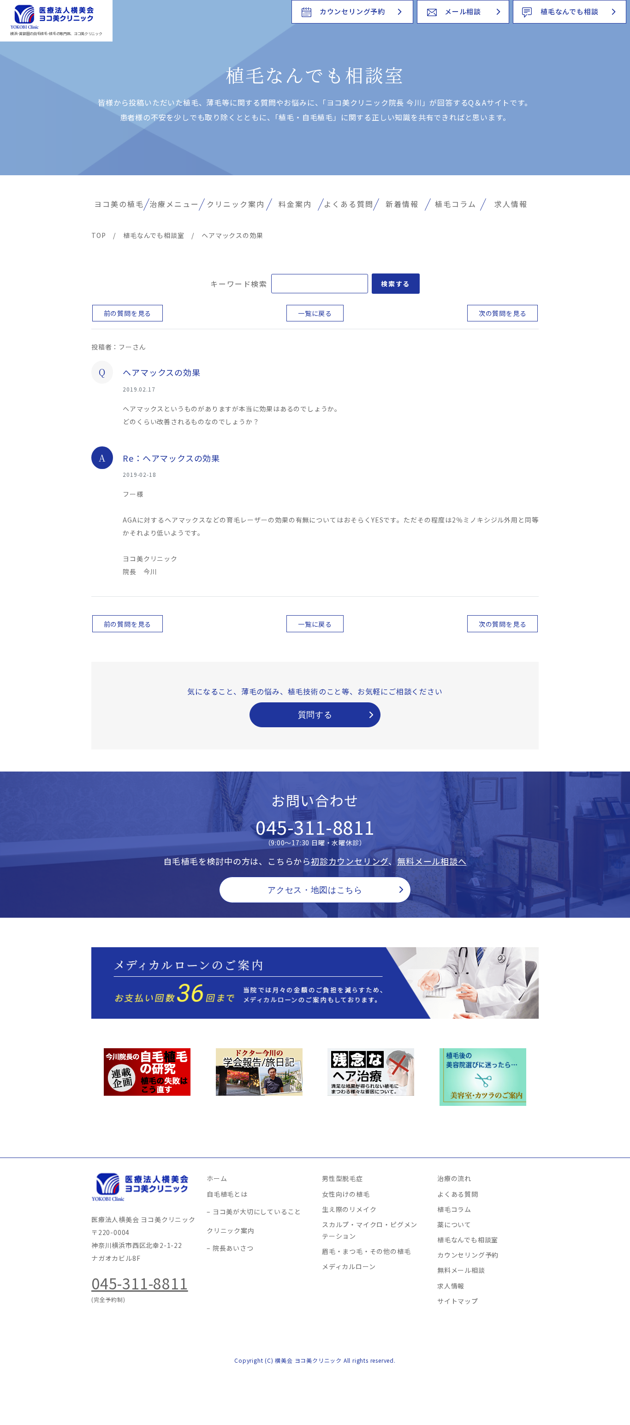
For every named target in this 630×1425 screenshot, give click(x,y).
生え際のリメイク (349, 1209)
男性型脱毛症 (342, 1178)
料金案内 (295, 203)
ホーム (217, 1178)
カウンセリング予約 (352, 11)
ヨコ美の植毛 (119, 203)
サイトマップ (457, 1301)
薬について (454, 1224)
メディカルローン (348, 1266)
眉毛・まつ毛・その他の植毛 (366, 1251)
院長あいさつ (233, 1248)
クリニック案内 (236, 203)
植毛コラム (455, 203)
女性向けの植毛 (346, 1194)
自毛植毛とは (227, 1194)
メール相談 (463, 11)
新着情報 (402, 203)
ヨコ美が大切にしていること (257, 1211)
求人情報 (511, 203)
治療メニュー (174, 203)
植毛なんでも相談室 (467, 1239)
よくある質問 (349, 203)
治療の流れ (454, 1178)
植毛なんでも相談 (569, 11)
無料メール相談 (461, 1270)
